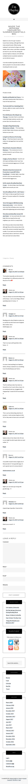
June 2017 (9, 725)
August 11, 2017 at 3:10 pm (16, 433)
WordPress (15, 780)
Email (5, 575)
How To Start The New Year (13, 618)
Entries (9, 761)
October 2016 (10, 741)
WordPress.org (10, 766)
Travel (7, 689)
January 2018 (9, 708)
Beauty (12, 258)
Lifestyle (8, 683)
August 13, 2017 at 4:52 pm (16, 520)
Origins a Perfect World (10, 159)
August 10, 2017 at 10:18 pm (16, 271)
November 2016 (10, 739)
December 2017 (10, 711)
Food (7, 680)
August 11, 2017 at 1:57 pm (16, 315)
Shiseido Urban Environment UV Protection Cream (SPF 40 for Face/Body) (12, 172)
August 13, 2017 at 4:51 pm (16, 482)
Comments (10, 763)
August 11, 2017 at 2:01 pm (16, 292)
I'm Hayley (14, 9)
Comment (6, 542)
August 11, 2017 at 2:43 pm (16, 408)
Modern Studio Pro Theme (15, 778)
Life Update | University (12, 607)
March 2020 (9, 702)
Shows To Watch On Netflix (13, 615)
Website (5, 585)
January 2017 (9, 733)
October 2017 (10, 713)
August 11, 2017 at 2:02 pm (16, 338)
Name (5, 566)
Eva (10, 455)
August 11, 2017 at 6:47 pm (16, 457)
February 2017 (10, 730)
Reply (4, 285)
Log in (7, 758)
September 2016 (10, 744)
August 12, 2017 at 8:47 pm (16, 503)
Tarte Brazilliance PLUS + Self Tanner (13, 192)
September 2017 (10, 716)
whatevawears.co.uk (9, 470)
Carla (10, 406)
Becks (10, 358)
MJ (9, 269)
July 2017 (8, 722)
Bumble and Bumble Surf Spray (12, 97)
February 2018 (10, 705)
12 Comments (20, 36)
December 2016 (10, 736)
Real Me (8, 686)
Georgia (11, 313)
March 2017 (9, 727)
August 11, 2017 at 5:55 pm (16, 380)
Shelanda (11, 501)
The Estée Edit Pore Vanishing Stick (13, 106)
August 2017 (9, 719)
